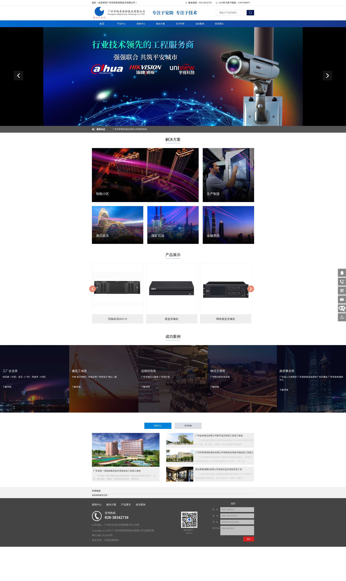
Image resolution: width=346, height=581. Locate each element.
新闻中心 (141, 24)
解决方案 (160, 24)
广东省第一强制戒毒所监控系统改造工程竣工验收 (117, 471)
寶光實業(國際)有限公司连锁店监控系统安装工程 (218, 469)
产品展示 (126, 504)
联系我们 (219, 24)
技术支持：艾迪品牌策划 (105, 540)
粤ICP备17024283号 (102, 535)
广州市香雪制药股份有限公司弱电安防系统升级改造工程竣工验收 (111, 129)
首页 (101, 23)
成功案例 (199, 24)
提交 (248, 539)
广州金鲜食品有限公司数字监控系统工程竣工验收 (219, 435)
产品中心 (121, 24)
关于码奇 (180, 24)
